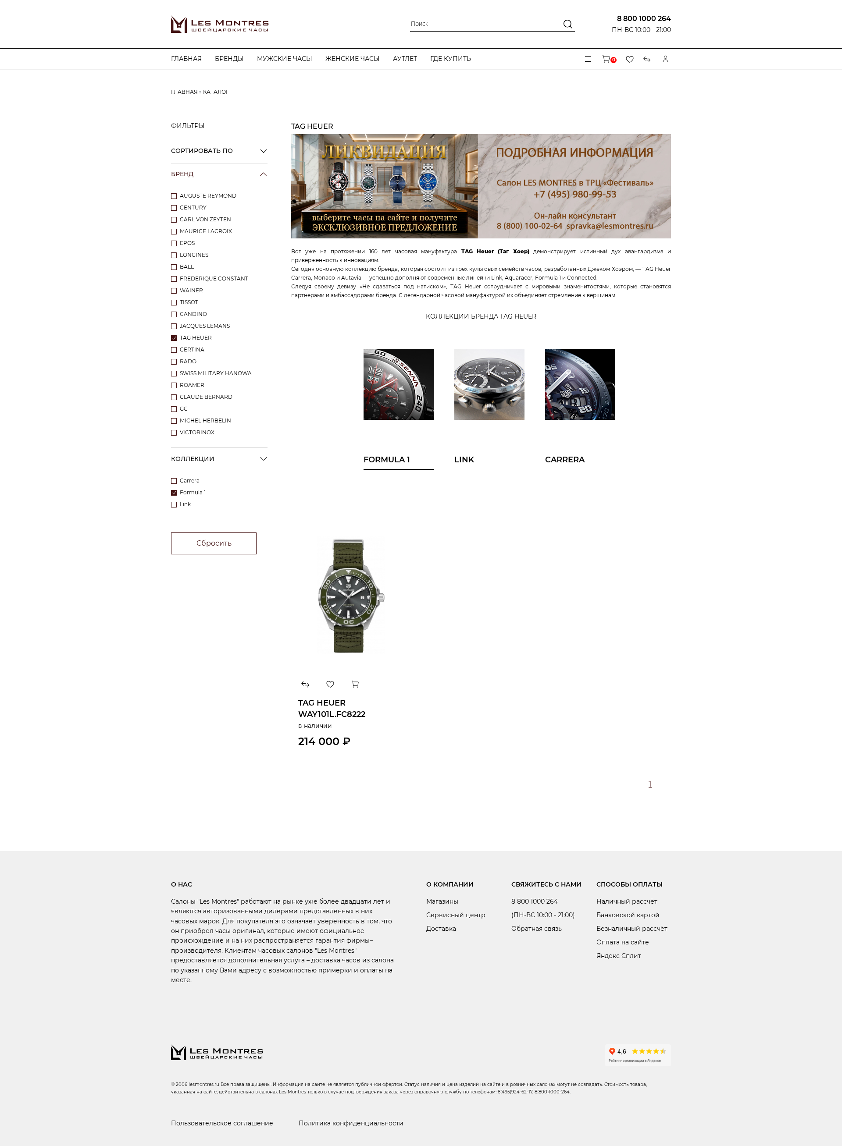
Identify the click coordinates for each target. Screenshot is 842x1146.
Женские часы (352, 59)
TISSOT (189, 302)
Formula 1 (193, 492)
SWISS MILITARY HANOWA (216, 373)
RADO (188, 361)
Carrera (190, 480)
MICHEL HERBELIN (205, 420)
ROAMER (192, 385)
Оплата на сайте (622, 942)
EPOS (187, 243)
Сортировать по (202, 151)
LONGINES (194, 255)
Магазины (442, 901)
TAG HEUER (196, 337)
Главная (186, 59)
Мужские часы (284, 59)
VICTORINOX (197, 432)
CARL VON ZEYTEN (205, 219)
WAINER (191, 290)
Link (185, 504)
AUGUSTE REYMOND (208, 195)
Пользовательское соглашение (222, 1123)
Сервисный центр (455, 915)
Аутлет (405, 59)
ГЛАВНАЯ (184, 92)
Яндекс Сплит (618, 956)
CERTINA (192, 349)
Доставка (441, 929)
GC (184, 408)
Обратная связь (536, 929)
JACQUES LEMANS (205, 326)
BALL (187, 266)
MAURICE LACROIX (206, 231)
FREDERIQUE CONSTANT (214, 278)
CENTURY (193, 207)
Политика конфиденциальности (351, 1123)
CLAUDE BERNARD (206, 397)
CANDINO (193, 314)
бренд (182, 174)
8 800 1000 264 (644, 18)
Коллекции (192, 459)
